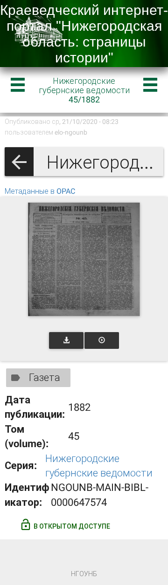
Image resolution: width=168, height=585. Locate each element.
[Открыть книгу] (84, 259)
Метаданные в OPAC (40, 191)
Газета (44, 377)
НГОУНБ (84, 574)
